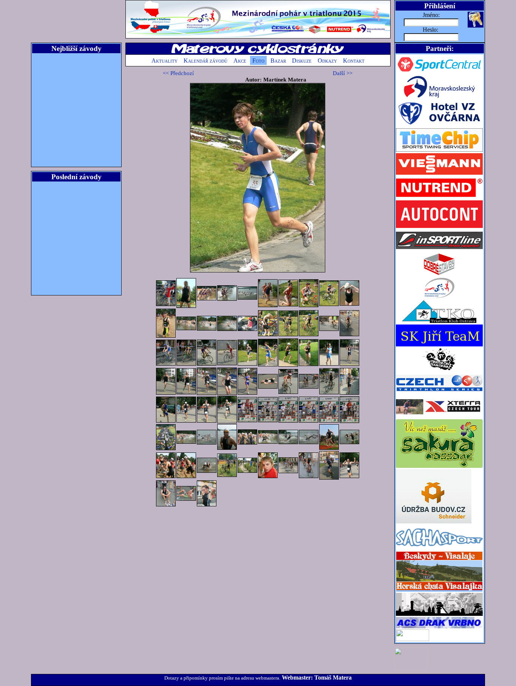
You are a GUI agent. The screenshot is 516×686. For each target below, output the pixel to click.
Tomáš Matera (333, 677)
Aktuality (164, 60)
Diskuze (302, 60)
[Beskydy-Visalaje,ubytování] (439, 591)
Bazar (278, 60)
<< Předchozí (178, 73)
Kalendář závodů (205, 60)
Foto (258, 60)
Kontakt (354, 60)
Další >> (342, 73)
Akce (239, 60)
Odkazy (327, 60)
